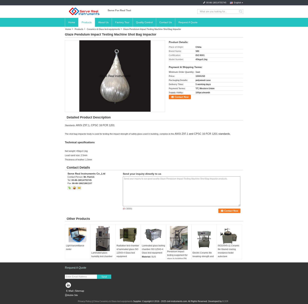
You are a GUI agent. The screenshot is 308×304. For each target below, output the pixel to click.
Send (104, 276)
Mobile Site (72, 295)
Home (71, 22)
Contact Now (182, 97)
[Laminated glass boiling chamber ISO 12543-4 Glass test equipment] (153, 235)
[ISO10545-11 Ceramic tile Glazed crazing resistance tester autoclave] (229, 235)
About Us (103, 22)
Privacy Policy (84, 301)
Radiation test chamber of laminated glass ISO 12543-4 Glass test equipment (128, 251)
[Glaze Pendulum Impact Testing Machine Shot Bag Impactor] (115, 76)
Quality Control (144, 22)
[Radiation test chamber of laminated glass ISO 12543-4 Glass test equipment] (128, 235)
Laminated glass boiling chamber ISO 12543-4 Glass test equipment (153, 249)
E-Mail (69, 290)
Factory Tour (122, 22)
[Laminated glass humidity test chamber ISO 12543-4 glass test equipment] (102, 238)
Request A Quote (187, 22)
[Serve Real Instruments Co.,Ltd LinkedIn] (68, 286)
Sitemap (79, 290)
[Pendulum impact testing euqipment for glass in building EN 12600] (178, 238)
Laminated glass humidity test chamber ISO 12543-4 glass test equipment (102, 258)
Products (87, 22)
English (237, 2)
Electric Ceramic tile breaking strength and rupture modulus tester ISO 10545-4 (203, 258)
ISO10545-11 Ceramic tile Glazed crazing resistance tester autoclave (228, 251)
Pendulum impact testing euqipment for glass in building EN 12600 (177, 257)
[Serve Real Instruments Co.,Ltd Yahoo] (74, 188)
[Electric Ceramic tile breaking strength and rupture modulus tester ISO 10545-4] (204, 238)
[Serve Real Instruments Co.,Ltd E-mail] (79, 188)
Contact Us (165, 22)
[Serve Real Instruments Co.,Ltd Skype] (69, 188)
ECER (225, 301)
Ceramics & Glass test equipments (103, 29)
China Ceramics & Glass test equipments (113, 301)
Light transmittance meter (75, 247)
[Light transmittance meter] (77, 235)
